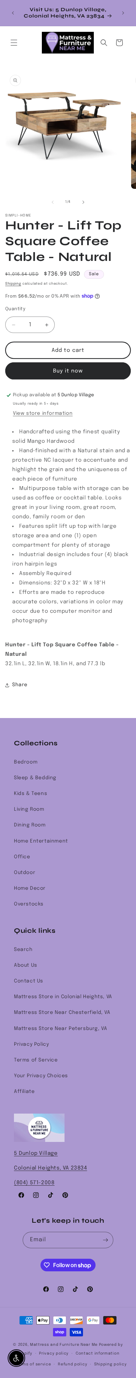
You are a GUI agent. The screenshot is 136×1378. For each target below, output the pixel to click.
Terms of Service (36, 1060)
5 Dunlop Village (36, 1153)
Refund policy (72, 1364)
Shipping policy (110, 1364)
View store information (43, 413)
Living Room (29, 809)
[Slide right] (83, 202)
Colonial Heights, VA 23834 (50, 1168)
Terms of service (33, 1364)
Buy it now (68, 371)
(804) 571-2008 (34, 1183)
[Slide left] (52, 202)
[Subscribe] (105, 1240)
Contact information (97, 1353)
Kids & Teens (30, 793)
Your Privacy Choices (41, 1075)
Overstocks (29, 904)
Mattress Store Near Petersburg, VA (60, 1028)
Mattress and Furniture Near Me (64, 1345)
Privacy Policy (31, 1044)
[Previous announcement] (13, 13)
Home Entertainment (41, 841)
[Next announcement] (123, 13)
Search (23, 949)
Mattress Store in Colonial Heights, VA (63, 996)
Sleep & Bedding (35, 777)
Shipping (13, 283)
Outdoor (24, 872)
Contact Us (28, 981)
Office (22, 856)
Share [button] (20, 684)
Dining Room (30, 825)
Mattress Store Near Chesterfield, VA (62, 1012)
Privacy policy (54, 1353)
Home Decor (30, 888)
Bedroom (25, 762)
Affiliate (24, 1091)
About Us (25, 965)
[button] (14, 42)
